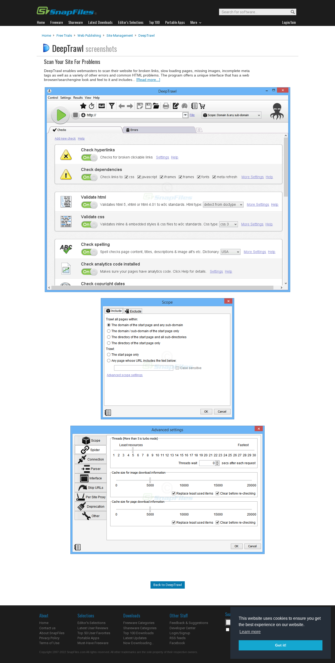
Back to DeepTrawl (167, 585)
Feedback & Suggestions (189, 623)
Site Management (120, 35)
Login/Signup (180, 633)
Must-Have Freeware (92, 643)
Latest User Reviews (92, 628)
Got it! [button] (280, 645)
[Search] (290, 12)
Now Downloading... (138, 643)
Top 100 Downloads (138, 633)
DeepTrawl (146, 35)
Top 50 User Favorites (93, 633)
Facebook (177, 643)
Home (46, 35)
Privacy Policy (49, 638)
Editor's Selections (91, 623)
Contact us (47, 628)
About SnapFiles (51, 633)
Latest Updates (135, 638)
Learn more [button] (250, 631)
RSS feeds (178, 638)
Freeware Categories (138, 623)
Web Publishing (89, 35)
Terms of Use (49, 643)
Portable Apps (88, 638)
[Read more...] (148, 80)
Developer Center (183, 628)
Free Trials (64, 35)
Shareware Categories (140, 628)
